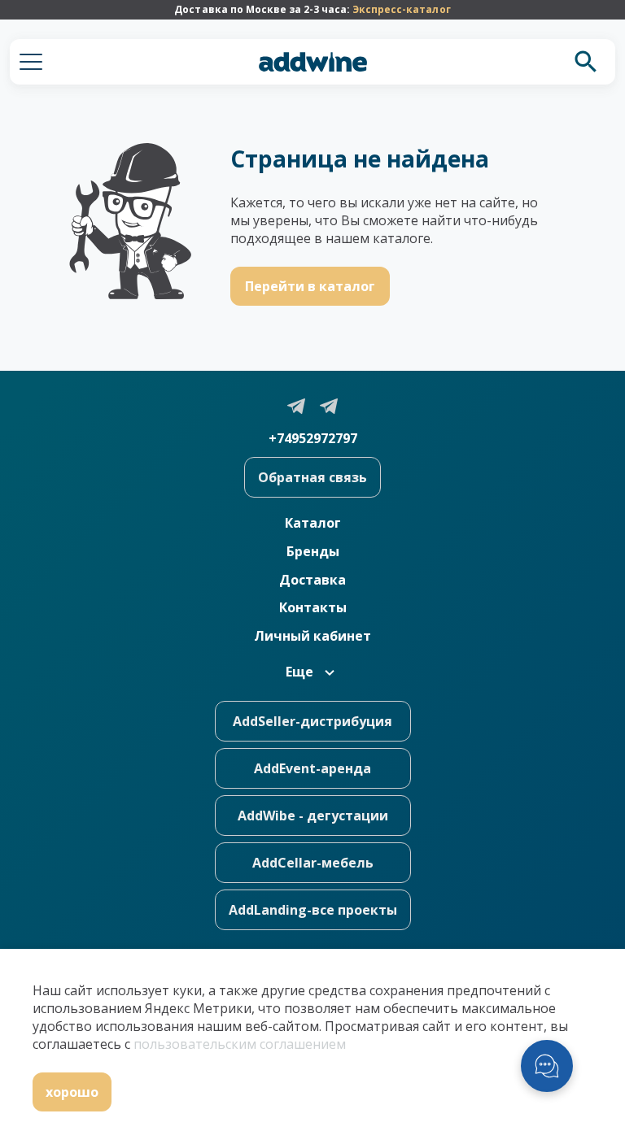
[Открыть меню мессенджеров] (547, 1066)
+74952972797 (313, 438)
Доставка (312, 580)
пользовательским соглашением (239, 1044)
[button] (31, 61)
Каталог (313, 523)
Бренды (312, 551)
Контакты (313, 607)
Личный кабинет (312, 636)
